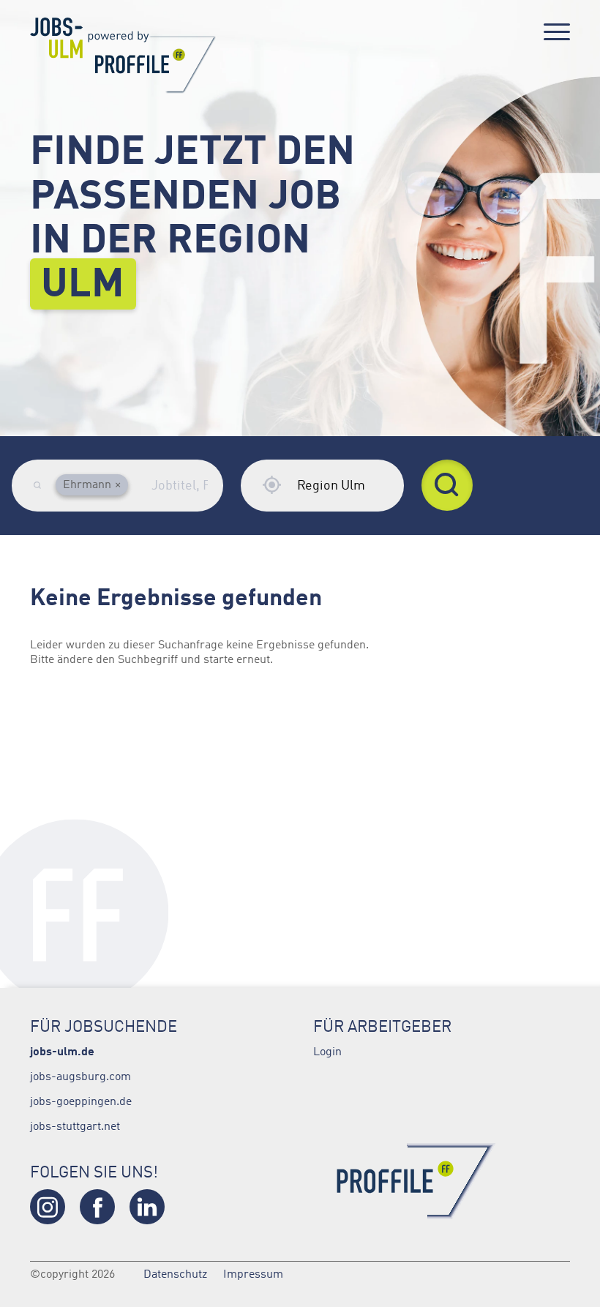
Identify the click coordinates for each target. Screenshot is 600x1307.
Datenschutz (175, 1273)
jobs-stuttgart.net (75, 1125)
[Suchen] (447, 485)
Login (327, 1051)
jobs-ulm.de (62, 1050)
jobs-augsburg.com (80, 1075)
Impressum (253, 1273)
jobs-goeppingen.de (81, 1100)
